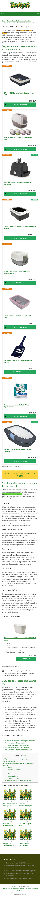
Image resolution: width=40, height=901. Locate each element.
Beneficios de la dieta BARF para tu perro (20, 863)
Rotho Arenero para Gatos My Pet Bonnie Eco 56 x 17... (20, 227)
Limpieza (9, 772)
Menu (3, 14)
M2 (22, 890)
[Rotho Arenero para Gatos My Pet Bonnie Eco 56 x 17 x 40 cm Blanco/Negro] (20, 213)
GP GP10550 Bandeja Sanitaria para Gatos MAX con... (19, 94)
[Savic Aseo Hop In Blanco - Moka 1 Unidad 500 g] (20, 628)
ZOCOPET (14, 886)
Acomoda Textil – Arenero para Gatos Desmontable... (17, 272)
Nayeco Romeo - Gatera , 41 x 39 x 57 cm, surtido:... (18, 138)
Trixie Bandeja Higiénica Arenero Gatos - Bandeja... (18, 450)
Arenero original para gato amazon (17, 745)
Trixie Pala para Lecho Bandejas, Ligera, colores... (18, 361)
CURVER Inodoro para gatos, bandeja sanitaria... (17, 183)
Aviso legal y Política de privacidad (13, 888)
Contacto (28, 888)
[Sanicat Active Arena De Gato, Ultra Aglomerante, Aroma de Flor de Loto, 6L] (20, 391)
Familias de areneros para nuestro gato (17, 780)
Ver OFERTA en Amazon (20, 104)
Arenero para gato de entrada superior (18, 750)
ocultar (24, 755)
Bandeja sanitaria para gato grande (17, 747)
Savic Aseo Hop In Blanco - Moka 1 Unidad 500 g (20, 639)
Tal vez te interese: (13, 778)
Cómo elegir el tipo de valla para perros (19, 878)
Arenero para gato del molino (15, 743)
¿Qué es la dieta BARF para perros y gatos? (21, 871)
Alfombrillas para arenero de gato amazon (20, 741)
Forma (8, 767)
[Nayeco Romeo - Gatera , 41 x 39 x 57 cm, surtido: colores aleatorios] (20, 124)
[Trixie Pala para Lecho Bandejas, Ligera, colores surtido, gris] (20, 347)
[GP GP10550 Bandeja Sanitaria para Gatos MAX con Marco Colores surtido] (20, 79)
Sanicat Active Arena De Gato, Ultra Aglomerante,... (16, 406)
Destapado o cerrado (13, 770)
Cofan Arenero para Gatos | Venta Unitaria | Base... (19, 317)
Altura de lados (11, 776)
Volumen (9, 774)
